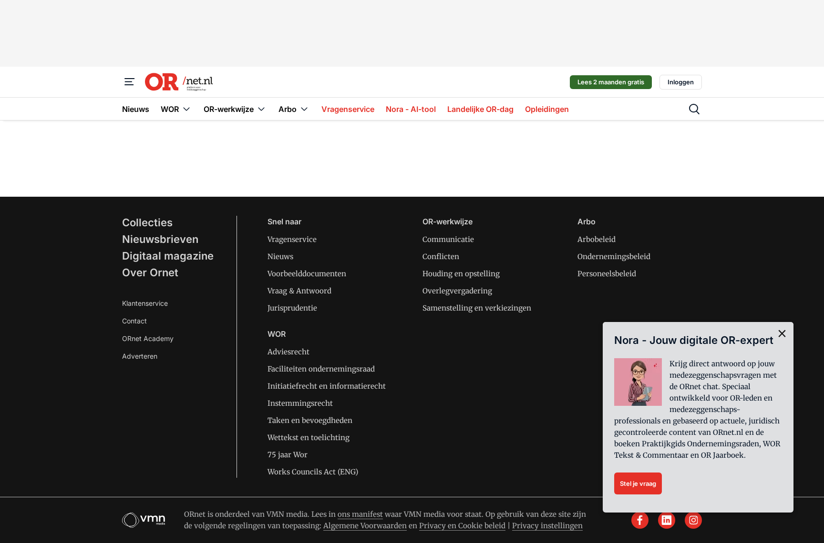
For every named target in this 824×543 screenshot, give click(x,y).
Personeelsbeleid (606, 273)
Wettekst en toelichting (309, 437)
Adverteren (139, 356)
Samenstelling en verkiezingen (476, 307)
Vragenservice (292, 239)
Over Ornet (150, 272)
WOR (277, 334)
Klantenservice (145, 303)
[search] (694, 109)
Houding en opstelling (461, 273)
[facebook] (640, 520)
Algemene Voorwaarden (365, 525)
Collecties (147, 222)
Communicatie (448, 239)
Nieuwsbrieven (160, 239)
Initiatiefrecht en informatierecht (327, 386)
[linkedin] (666, 520)
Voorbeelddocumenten (307, 273)
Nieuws (280, 256)
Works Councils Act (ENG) (313, 471)
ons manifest (360, 514)
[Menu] (129, 81)
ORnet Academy (148, 338)
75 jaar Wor (288, 454)
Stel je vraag (638, 483)
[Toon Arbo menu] (304, 109)
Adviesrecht (288, 351)
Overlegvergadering (457, 290)
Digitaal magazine (168, 256)
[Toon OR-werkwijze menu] (261, 109)
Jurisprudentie (292, 307)
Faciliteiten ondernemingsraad (321, 368)
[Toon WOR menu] (186, 109)
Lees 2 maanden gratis (610, 82)
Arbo (586, 221)
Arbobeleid (596, 239)
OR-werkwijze (447, 221)
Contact (134, 321)
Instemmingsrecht (300, 403)
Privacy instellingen (547, 525)
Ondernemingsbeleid (613, 256)
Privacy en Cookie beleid (462, 525)
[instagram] (693, 520)
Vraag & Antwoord (299, 290)
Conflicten (440, 256)
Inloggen (681, 82)
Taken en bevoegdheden (310, 420)
